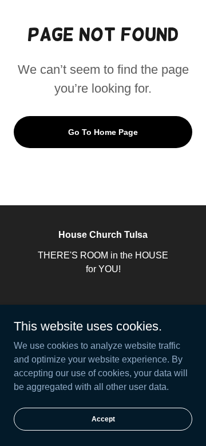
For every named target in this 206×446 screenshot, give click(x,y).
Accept (103, 419)
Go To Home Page (103, 132)
